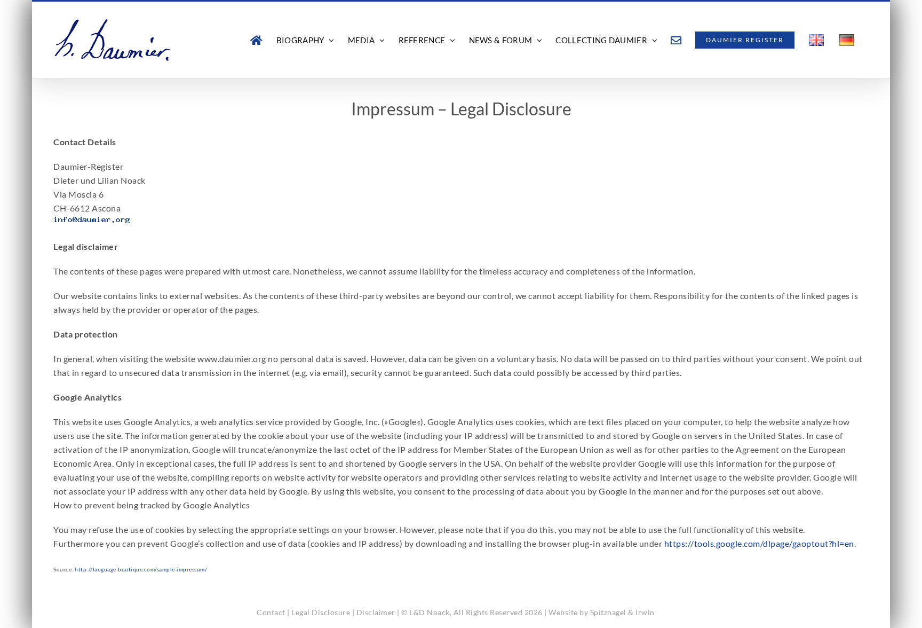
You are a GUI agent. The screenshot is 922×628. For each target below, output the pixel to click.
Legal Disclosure (320, 612)
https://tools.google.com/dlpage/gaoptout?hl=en (759, 543)
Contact (271, 612)
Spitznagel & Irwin (622, 612)
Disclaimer (375, 612)
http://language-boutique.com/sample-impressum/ (141, 569)
